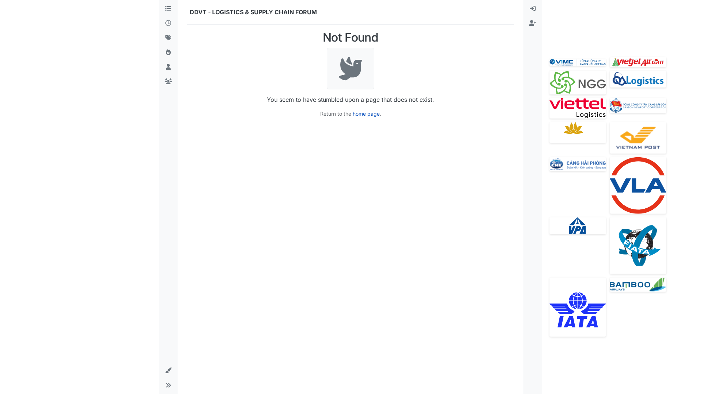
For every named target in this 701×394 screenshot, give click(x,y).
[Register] (532, 23)
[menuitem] (532, 9)
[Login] (532, 9)
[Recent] (168, 23)
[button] (168, 370)
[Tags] (168, 38)
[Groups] (168, 82)
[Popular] (168, 52)
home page (366, 114)
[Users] (168, 67)
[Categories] (168, 9)
